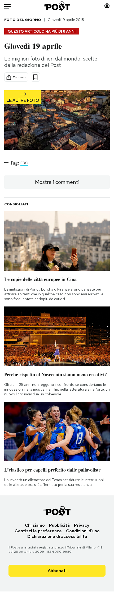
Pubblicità (59, 525)
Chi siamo (35, 525)
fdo (24, 163)
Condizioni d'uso (83, 531)
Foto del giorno (22, 19)
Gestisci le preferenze (38, 531)
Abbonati (57, 570)
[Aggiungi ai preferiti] (35, 77)
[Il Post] (57, 6)
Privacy (81, 525)
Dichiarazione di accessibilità (57, 536)
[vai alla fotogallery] (57, 120)
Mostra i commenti (57, 182)
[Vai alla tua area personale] (107, 6)
